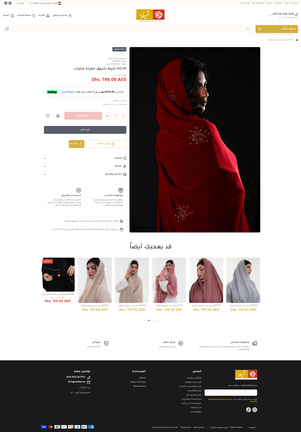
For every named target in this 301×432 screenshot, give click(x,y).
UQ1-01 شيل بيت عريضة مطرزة (95, 306)
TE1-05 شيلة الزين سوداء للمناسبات (58, 294)
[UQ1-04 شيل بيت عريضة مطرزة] (243, 280)
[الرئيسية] (297, 40)
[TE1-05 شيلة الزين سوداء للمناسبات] (58, 275)
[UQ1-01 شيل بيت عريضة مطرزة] (95, 280)
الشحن (114, 104)
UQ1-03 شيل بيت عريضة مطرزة (206, 306)
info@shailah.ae (76, 382)
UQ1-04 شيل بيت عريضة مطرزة (243, 306)
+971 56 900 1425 (75, 377)
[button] (8, 15)
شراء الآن (85, 130)
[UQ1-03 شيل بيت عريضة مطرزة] (206, 280)
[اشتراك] (208, 392)
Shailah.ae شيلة (113, 64)
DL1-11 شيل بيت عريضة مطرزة (169, 306)
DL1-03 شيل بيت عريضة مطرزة (132, 306)
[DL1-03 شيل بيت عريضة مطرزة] (132, 280)
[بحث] (7, 29)
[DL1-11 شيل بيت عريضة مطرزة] (169, 280)
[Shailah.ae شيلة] (150, 15)
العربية (21, 3)
